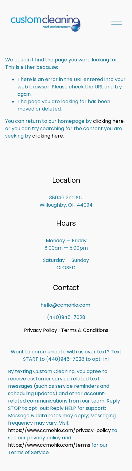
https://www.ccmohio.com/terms (49, 445)
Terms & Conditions (84, 330)
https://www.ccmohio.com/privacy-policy (59, 430)
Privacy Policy (40, 330)
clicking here (108, 121)
